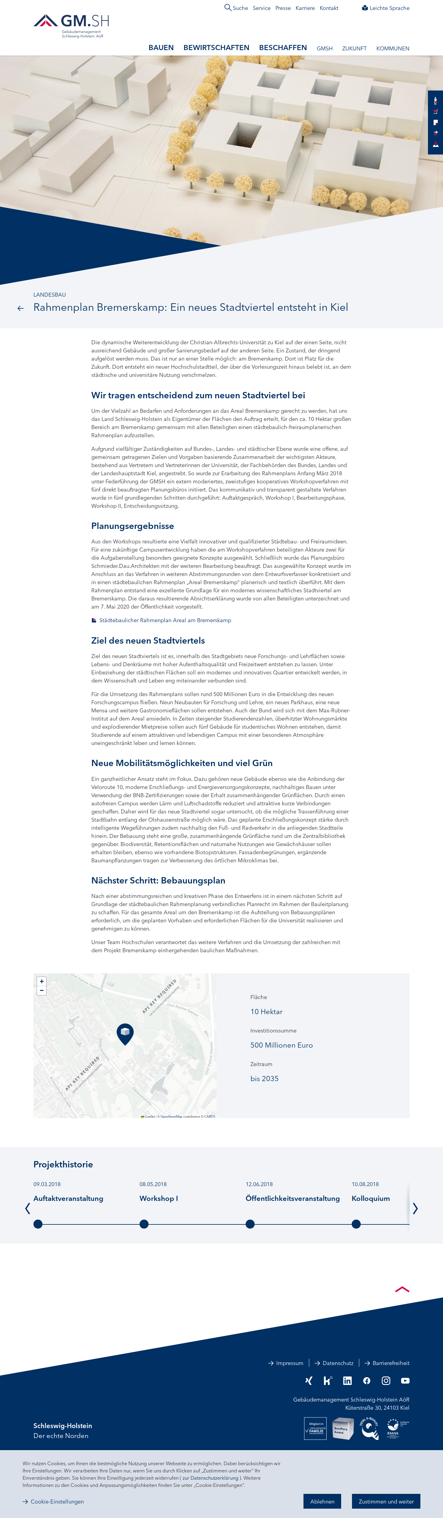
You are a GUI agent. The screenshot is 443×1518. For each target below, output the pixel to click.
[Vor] (415, 1208)
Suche (240, 7)
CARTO (209, 1116)
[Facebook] (367, 1380)
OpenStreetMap (171, 1116)
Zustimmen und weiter (386, 1501)
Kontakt (329, 7)
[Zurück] (27, 1208)
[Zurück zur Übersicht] (20, 307)
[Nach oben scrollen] (402, 1289)
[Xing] (309, 1380)
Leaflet (149, 1116)
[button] (125, 1034)
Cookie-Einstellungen (57, 1501)
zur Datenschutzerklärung (210, 1477)
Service (262, 7)
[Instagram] (386, 1380)
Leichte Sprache (390, 7)
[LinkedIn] (347, 1380)
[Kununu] (328, 1380)
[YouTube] (405, 1380)
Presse (283, 7)
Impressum (289, 1363)
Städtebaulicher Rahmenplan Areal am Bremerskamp (165, 620)
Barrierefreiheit (391, 1363)
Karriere (305, 7)
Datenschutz (338, 1363)
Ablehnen (322, 1501)
